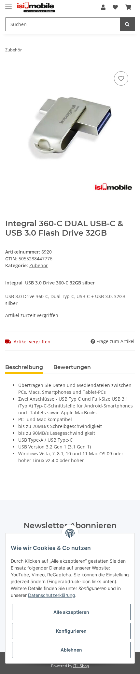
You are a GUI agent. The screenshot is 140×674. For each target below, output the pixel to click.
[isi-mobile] (36, 7)
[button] (103, 7)
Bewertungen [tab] (72, 367)
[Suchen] (127, 24)
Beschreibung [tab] (24, 367)
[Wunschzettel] (115, 7)
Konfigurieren (71, 631)
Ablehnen (71, 650)
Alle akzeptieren (71, 612)
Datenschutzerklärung (51, 595)
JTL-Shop (81, 665)
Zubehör (38, 265)
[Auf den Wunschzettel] (121, 78)
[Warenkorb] (128, 7)
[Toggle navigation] (8, 4)
